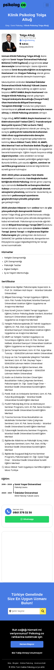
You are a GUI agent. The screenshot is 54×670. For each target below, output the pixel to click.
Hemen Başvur (27, 644)
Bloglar (16, 663)
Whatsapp (28, 519)
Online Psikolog (26, 663)
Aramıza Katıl (39, 663)
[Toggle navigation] (47, 5)
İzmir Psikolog (17, 25)
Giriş (7, 25)
